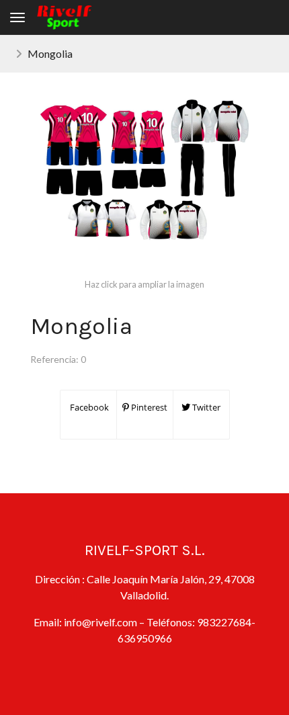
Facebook (88, 407)
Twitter (205, 407)
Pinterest (148, 407)
